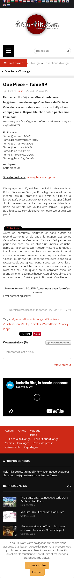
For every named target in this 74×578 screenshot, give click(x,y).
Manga (35, 63)
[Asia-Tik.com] (37, 24)
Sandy (64, 324)
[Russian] (8, 6)
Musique (35, 430)
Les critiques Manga (56, 63)
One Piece (53, 319)
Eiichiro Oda (12, 324)
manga (39, 319)
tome (28, 319)
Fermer (37, 572)
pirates (36, 324)
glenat (18, 319)
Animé (22, 430)
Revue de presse (43, 443)
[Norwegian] (4, 6)
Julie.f (21, 91)
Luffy (26, 324)
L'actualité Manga (20, 438)
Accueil (9, 430)
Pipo (7, 329)
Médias (9, 443)
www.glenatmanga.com (42, 177)
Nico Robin (50, 324)
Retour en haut (62, 364)
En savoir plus (37, 565)
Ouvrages (23, 443)
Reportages (31, 447)
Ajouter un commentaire (58, 342)
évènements (12, 447)
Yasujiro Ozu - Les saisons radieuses (42, 512)
